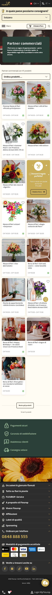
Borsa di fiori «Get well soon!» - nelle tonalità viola (37, 266)
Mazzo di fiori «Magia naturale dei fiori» (36, 225)
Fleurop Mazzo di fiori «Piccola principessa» (11, 107)
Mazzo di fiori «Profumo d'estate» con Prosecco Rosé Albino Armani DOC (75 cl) (38, 306)
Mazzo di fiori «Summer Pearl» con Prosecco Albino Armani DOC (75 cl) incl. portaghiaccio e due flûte (13, 149)
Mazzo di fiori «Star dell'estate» (10, 265)
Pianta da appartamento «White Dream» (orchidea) (13, 304)
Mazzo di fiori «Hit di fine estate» (38, 107)
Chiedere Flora (38, 26)
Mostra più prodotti (25, 405)
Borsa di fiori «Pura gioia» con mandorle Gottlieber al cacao (13, 384)
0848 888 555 (15, 536)
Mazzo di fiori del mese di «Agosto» (13, 186)
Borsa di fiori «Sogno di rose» (37, 343)
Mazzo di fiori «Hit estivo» (38, 145)
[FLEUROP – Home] (6, 4)
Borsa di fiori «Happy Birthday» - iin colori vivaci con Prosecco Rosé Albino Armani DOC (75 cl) (13, 345)
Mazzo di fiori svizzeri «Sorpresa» (11, 225)
